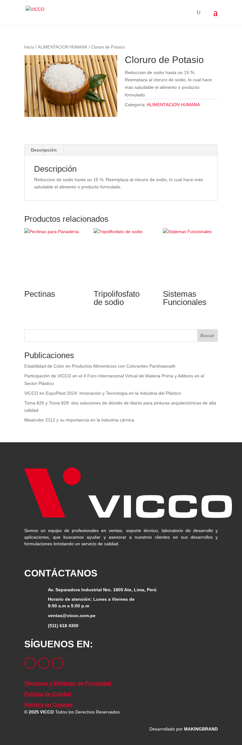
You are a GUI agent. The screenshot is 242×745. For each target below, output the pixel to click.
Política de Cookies (48, 705)
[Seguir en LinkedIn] (43, 663)
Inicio (29, 47)
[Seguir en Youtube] (57, 663)
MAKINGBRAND (200, 728)
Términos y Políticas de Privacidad (67, 683)
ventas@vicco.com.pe (71, 615)
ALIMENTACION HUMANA (66, 47)
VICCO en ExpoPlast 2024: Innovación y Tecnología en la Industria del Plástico (110, 393)
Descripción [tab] (44, 149)
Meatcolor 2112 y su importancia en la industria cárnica (84, 419)
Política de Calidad (47, 694)
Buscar (206, 335)
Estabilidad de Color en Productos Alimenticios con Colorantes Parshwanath (108, 366)
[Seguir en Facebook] (30, 663)
